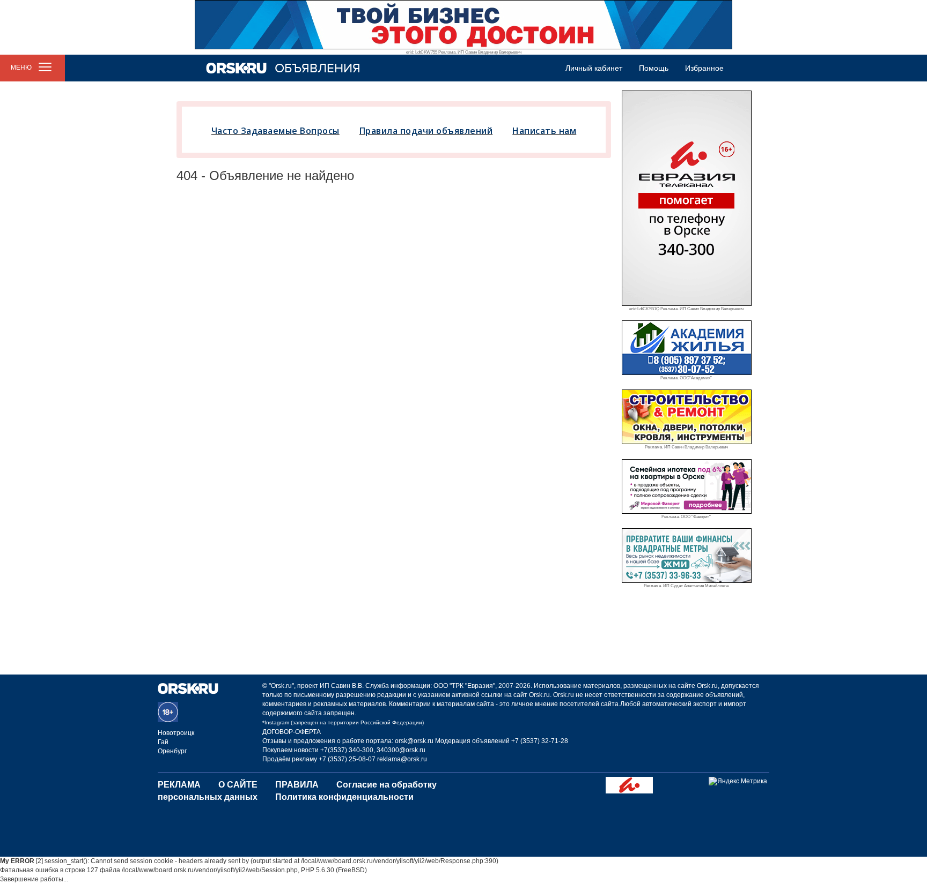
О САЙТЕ (238, 784)
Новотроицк (176, 733)
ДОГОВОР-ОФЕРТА (291, 732)
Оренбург (172, 751)
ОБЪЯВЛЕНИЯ (317, 68)
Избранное (704, 68)
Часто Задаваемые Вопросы (275, 131)
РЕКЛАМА (179, 784)
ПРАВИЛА (297, 784)
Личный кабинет (593, 68)
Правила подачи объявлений (426, 131)
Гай (163, 742)
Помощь (653, 68)
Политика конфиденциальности (344, 796)
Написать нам (544, 131)
